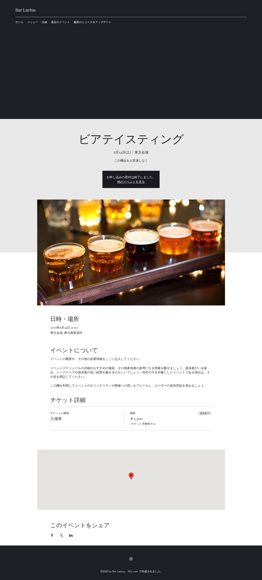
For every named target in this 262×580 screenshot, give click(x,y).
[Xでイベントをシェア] (61, 535)
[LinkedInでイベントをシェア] (71, 535)
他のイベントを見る (131, 182)
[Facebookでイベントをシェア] (52, 535)
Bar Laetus (25, 10)
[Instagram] (131, 559)
